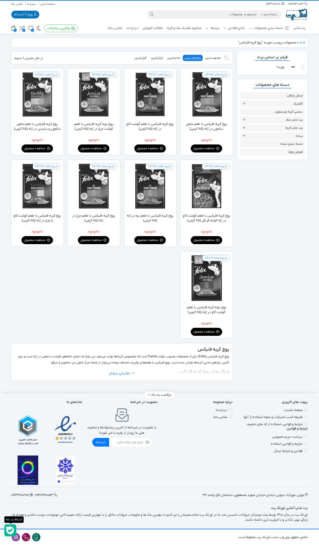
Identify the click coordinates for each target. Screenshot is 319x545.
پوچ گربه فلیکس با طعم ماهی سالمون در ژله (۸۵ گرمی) (206, 126)
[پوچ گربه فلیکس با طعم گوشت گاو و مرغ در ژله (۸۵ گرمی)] (37, 186)
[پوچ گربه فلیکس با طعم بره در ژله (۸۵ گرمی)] (150, 186)
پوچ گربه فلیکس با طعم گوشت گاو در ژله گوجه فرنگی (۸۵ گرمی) (206, 218)
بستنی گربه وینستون (289, 112)
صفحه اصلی (47, 4)
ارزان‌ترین (157, 58)
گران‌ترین (140, 58)
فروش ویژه (295, 152)
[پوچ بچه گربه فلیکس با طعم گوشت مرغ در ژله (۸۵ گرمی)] (94, 94)
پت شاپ (300, 28)
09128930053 (296, 4)
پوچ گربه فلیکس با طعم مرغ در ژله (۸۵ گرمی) (93, 218)
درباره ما (31, 4)
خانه (302, 42)
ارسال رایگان (295, 96)
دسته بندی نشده (291, 144)
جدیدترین (173, 58)
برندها (214, 28)
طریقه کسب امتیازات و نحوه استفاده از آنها (273, 417)
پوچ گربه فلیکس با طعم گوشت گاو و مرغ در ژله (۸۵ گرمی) (37, 218)
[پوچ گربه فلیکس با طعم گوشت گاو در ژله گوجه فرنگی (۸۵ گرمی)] (206, 186)
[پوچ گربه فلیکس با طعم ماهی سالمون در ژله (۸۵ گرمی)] (206, 94)
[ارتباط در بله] (10, 530)
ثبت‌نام (101, 442)
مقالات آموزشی (153, 28)
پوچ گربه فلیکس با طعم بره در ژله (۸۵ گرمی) (150, 218)
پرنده (299, 136)
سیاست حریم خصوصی (287, 437)
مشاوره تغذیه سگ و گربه (184, 28)
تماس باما (17, 4)
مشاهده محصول (204, 148)
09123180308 (273, 4)
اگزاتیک (298, 104)
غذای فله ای (236, 28)
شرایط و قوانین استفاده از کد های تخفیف (275, 424)
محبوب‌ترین (213, 58)
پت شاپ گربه (294, 128)
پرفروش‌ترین (192, 58)
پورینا (280, 67)
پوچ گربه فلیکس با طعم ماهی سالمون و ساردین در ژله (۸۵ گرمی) (37, 126)
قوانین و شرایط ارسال (288, 451)
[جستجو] (151, 14)
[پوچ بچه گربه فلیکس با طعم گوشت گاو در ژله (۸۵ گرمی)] (206, 278)
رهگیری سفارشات (59, 28)
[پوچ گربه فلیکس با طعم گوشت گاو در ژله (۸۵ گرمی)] (150, 94)
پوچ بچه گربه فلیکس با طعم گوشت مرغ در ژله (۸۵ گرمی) (93, 126)
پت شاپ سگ (294, 120)
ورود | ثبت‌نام (23, 14)
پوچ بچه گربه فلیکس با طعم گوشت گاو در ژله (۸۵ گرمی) (206, 310)
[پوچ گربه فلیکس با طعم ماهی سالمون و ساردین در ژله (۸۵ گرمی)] (37, 94)
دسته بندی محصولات (268, 28)
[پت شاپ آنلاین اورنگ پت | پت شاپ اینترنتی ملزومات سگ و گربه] (297, 14)
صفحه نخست (293, 410)
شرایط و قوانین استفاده (287, 444)
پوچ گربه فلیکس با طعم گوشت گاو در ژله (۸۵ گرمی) (150, 126)
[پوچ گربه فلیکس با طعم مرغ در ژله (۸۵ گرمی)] (94, 186)
